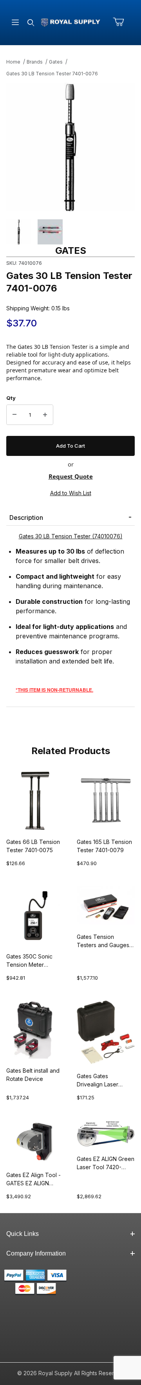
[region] (70, 231)
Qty (11, 398)
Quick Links (22, 1233)
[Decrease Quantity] (14, 415)
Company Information (36, 1253)
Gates (56, 62)
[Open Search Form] (30, 22)
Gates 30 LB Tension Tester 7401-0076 (52, 74)
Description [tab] (26, 517)
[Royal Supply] (70, 21)
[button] (18, 231)
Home (13, 62)
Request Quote (71, 476)
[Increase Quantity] (45, 415)
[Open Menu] (15, 22)
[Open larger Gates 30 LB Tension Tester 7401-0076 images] (70, 147)
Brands (35, 62)
